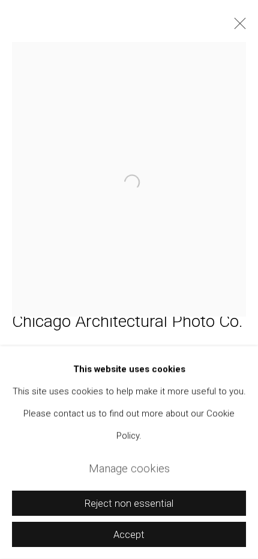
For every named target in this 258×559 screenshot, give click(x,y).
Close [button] (237, 27)
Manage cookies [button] (129, 468)
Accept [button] (129, 534)
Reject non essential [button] (129, 503)
